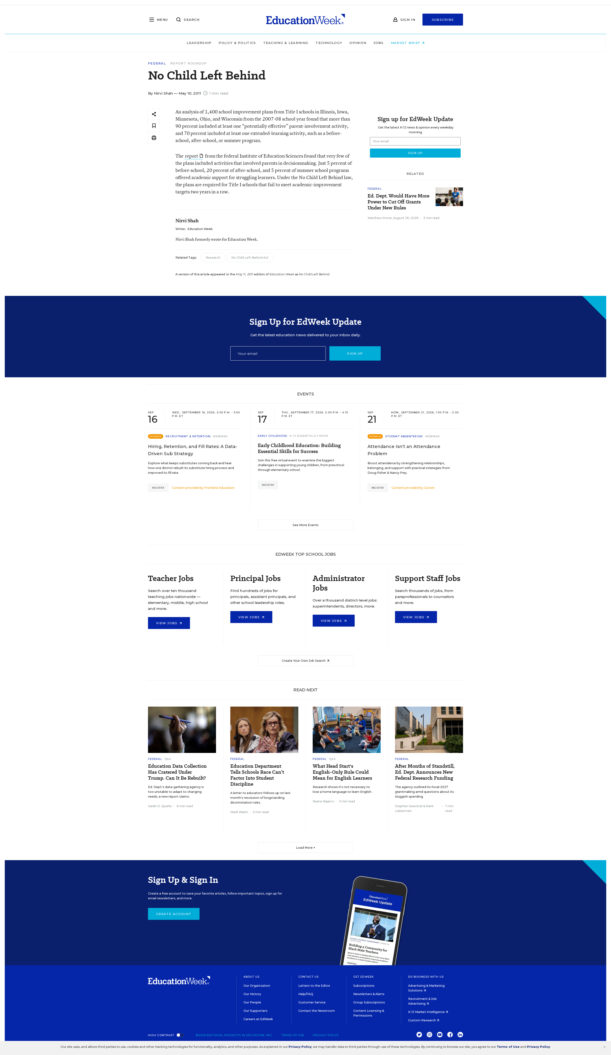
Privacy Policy (326, 1035)
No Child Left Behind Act (250, 257)
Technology (329, 43)
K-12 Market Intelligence (426, 1012)
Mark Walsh (239, 812)
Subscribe (443, 19)
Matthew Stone (380, 218)
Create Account (173, 914)
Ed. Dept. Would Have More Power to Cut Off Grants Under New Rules (398, 202)
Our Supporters (255, 1010)
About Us (251, 976)
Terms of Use (292, 1035)
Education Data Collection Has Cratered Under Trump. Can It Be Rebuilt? (177, 772)
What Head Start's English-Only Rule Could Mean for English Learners (342, 772)
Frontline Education (219, 488)
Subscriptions (363, 985)
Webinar (220, 436)
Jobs (379, 43)
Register (158, 487)
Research (213, 257)
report (191, 156)
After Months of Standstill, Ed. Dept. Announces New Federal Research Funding (425, 772)
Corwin (429, 488)
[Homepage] (305, 19)
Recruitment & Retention (188, 436)
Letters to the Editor (314, 985)
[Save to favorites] (154, 126)
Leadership (199, 43)
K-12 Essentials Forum (309, 435)
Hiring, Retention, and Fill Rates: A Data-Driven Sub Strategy (192, 450)
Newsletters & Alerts (369, 994)
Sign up (355, 353)
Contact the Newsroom (316, 1010)
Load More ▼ (305, 847)
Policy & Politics (237, 43)
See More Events (306, 525)
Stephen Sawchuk (408, 806)
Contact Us (308, 976)
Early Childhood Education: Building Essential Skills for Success (299, 448)
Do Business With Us (426, 976)
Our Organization (256, 985)
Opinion (357, 43)
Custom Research (422, 1020)
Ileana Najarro (323, 801)
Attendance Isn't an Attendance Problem (404, 450)
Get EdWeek (363, 976)
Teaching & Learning (286, 43)
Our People (252, 1002)
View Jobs (167, 623)
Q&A (167, 759)
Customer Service (312, 1002)
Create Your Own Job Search (304, 660)
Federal (157, 63)
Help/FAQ (305, 994)
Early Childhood (272, 435)
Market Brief (406, 43)
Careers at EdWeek (258, 1019)
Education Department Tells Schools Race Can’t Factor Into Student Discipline (257, 775)
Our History (252, 994)
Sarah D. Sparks (160, 806)
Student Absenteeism (404, 436)
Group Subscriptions (369, 1002)
